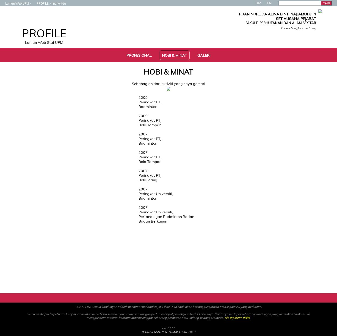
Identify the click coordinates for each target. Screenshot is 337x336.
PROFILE (43, 3)
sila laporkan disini (237, 317)
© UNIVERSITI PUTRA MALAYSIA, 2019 (168, 332)
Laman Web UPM (17, 3)
